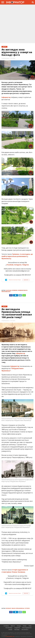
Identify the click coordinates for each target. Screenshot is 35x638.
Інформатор (6, 97)
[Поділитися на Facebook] (11, 295)
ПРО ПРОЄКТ (25, 629)
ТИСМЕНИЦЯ (8, 627)
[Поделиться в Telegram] (15, 612)
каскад (8, 290)
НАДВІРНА (17, 627)
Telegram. (25, 265)
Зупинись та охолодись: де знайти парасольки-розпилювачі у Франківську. (17, 256)
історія (27, 608)
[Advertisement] (17, 23)
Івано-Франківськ (18, 608)
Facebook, (10, 265)
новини (14, 290)
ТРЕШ (29, 626)
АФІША (10, 629)
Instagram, (18, 265)
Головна (6, 626)
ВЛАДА (19, 626)
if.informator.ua (9, 636)
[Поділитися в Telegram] (15, 295)
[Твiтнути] (20, 295)
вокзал (8, 608)
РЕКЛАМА (16, 629)
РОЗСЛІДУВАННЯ (26, 627)
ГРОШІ (24, 626)
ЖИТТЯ (13, 626)
